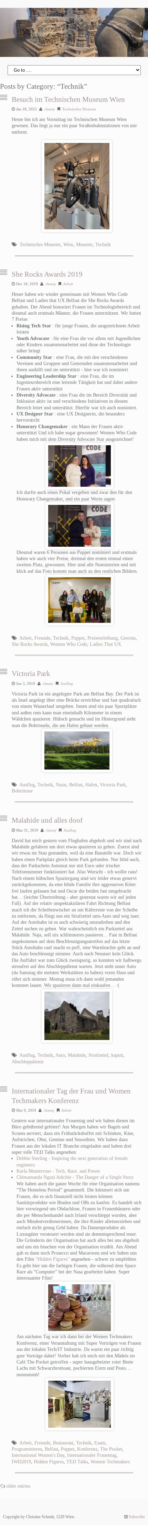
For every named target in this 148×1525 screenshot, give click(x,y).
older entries (18, 1486)
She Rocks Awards (29, 644)
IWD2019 (21, 1461)
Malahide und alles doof (47, 820)
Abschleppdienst (27, 1061)
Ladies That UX (105, 644)
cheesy (49, 109)
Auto (60, 1055)
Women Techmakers (110, 1461)
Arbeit (68, 284)
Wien (68, 244)
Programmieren (27, 1449)
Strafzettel (98, 1055)
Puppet (78, 638)
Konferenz (87, 1449)
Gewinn (128, 638)
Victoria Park (31, 673)
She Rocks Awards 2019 (47, 274)
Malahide (77, 1055)
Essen (99, 1442)
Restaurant (63, 1442)
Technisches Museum (79, 109)
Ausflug (66, 683)
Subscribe (136, 1516)
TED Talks (77, 1461)
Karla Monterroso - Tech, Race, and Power (58, 1171)
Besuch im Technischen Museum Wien (68, 99)
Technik (103, 244)
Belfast (76, 784)
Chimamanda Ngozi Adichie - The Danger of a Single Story (75, 1177)
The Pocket (111, 1449)
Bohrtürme (22, 791)
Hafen (91, 784)
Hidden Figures (49, 1461)
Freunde (42, 638)
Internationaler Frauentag (91, 1455)
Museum (84, 244)
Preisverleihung (102, 638)
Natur (61, 784)
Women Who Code (68, 644)
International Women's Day (38, 1455)
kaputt (117, 1055)
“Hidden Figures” (52, 1259)
